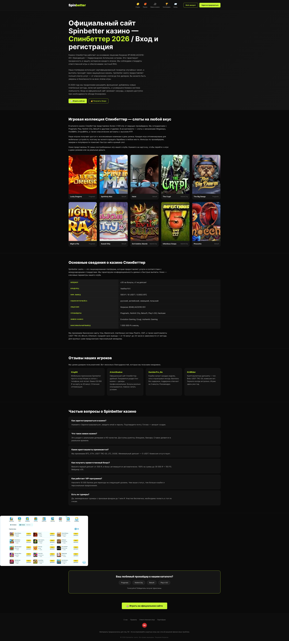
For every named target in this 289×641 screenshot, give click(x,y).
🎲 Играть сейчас (78, 101)
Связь (175, 5)
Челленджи (166, 5)
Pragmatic (124, 583)
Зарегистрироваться (209, 5)
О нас (126, 620)
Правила (133, 620)
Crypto (138, 5)
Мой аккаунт (191, 5)
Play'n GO (164, 583)
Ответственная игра (147, 620)
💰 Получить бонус (98, 101)
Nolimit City (139, 583)
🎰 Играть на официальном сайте (144, 605)
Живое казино (155, 5)
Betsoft (151, 583)
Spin (77, 5)
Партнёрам (161, 620)
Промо (145, 5)
